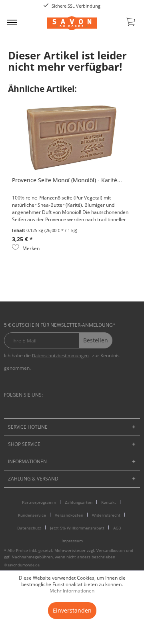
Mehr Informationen (72, 590)
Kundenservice (32, 515)
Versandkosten (69, 515)
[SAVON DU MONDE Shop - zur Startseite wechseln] (72, 23)
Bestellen (95, 340)
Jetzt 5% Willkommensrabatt (77, 528)
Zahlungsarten (78, 502)
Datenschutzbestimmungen (60, 355)
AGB (117, 528)
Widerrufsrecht (106, 515)
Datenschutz (29, 528)
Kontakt (108, 502)
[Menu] (12, 22)
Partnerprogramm (39, 502)
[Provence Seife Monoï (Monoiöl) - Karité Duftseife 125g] (72, 138)
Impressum (72, 541)
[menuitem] (12, 22)
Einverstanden (72, 610)
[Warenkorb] (131, 23)
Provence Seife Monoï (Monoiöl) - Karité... (67, 180)
